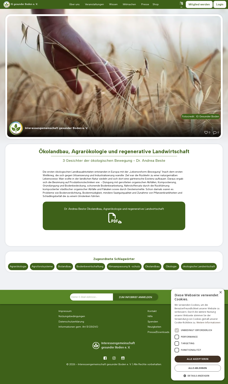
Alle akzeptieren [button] (197, 359)
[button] (198, 375)
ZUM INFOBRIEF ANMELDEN (135, 297)
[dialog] (197, 334)
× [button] (220, 292)
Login (219, 4)
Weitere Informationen (208, 322)
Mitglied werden (199, 4)
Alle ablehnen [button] (197, 368)
